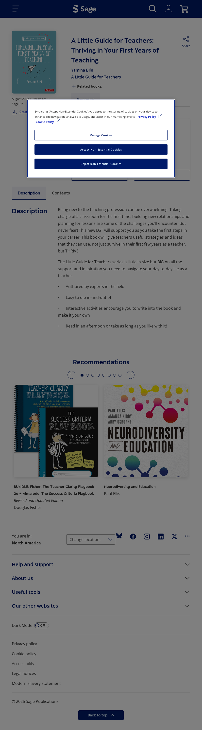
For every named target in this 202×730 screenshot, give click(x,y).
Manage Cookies (101, 135)
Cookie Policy (45, 122)
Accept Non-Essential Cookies (101, 149)
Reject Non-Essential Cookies (101, 164)
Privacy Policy (147, 116)
